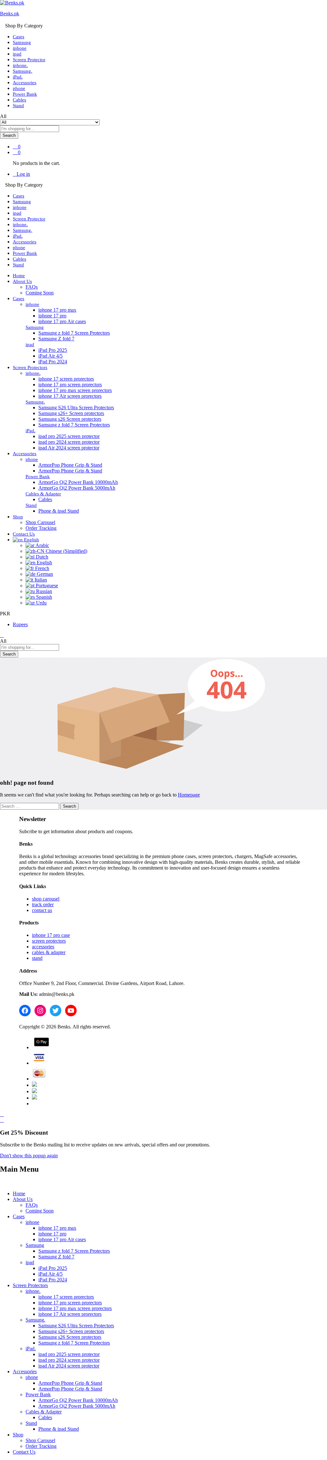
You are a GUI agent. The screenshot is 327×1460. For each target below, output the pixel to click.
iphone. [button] (33, 373)
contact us (42, 910)
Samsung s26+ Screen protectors (71, 413)
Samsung (22, 42)
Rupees (20, 624)
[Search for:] (30, 806)
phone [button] (32, 459)
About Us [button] (22, 281)
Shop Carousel (40, 522)
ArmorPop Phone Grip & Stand (70, 465)
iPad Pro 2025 (52, 350)
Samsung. (22, 71)
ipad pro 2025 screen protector (69, 436)
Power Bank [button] (38, 476)
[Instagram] (40, 1010)
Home (19, 275)
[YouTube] (71, 1010)
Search (9, 135)
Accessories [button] (24, 453)
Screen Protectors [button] (30, 367)
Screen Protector (29, 59)
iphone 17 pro (52, 315)
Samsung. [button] (35, 401)
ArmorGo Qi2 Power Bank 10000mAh (78, 482)
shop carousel (45, 898)
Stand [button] (31, 505)
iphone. (20, 65)
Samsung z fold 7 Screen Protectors (74, 333)
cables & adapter (48, 952)
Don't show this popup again (29, 1155)
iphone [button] (32, 304)
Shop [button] (18, 516)
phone (19, 88)
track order (43, 904)
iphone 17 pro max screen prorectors (75, 390)
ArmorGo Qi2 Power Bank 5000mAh (76, 488)
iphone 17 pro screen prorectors (70, 384)
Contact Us (24, 534)
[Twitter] (55, 1010)
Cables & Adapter (44, 1411)
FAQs (32, 287)
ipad (17, 53)
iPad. (18, 76)
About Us (23, 1199)
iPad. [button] (30, 430)
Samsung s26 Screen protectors (69, 419)
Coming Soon (40, 292)
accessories (43, 946)
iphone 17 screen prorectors (66, 379)
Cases (18, 36)
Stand (18, 105)
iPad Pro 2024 (52, 361)
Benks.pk (9, 13)
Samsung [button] (35, 327)
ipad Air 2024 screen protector (68, 447)
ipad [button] (30, 344)
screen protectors (49, 941)
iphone (20, 48)
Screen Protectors (30, 1285)
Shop (18, 1434)
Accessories (24, 82)
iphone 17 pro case (51, 935)
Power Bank (25, 94)
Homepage (189, 794)
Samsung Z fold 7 (56, 338)
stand (37, 958)
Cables (19, 99)
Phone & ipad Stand (58, 511)
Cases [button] (18, 298)
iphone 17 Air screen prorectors (70, 396)
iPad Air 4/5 (50, 356)
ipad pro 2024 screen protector (69, 442)
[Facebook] (25, 1010)
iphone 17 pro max (57, 310)
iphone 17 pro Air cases (62, 321)
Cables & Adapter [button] (43, 493)
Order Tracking (41, 528)
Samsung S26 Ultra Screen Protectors (76, 407)
